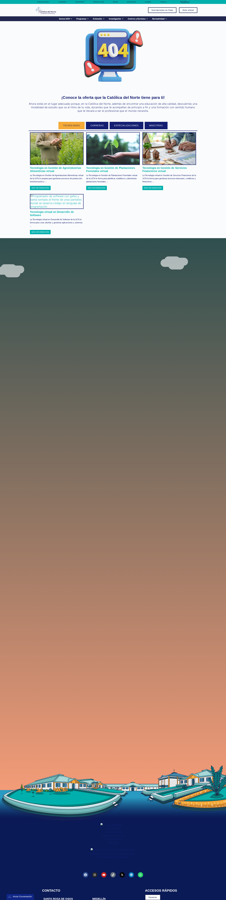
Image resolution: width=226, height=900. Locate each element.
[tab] (71, 125)
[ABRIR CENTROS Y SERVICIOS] (147, 18)
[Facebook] (85, 874)
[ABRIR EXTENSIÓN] (104, 18)
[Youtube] (103, 874)
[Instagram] (94, 874)
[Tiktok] (113, 874)
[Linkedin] (131, 874)
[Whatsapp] (140, 874)
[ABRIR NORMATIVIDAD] (166, 18)
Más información (40, 188)
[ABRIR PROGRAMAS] (88, 18)
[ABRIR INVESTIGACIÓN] (123, 18)
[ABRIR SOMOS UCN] (71, 18)
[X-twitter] (122, 874)
